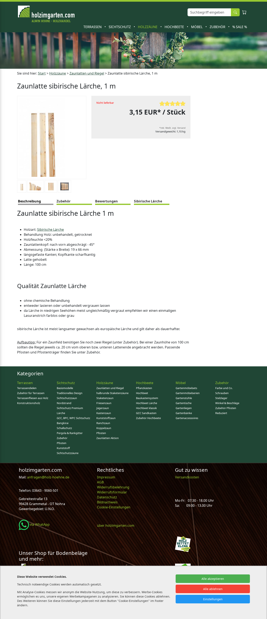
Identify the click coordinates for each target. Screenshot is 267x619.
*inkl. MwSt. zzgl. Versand (172, 127)
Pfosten (61, 443)
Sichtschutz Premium (70, 408)
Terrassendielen (27, 388)
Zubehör (218, 27)
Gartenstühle (184, 398)
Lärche (61, 413)
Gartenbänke (184, 413)
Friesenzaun (103, 403)
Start (42, 73)
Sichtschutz (120, 27)
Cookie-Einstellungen (113, 507)
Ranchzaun (103, 423)
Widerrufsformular (112, 492)
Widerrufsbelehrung (113, 487)
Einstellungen (213, 599)
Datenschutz (107, 497)
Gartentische (183, 403)
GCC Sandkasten (146, 413)
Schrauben (222, 393)
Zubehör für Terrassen (30, 393)
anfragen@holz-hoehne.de (47, 477)
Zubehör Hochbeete (148, 418)
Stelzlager (221, 398)
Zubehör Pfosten (225, 408)
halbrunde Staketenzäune (112, 393)
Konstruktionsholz (28, 403)
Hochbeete (175, 27)
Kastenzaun (103, 413)
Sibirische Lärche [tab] (148, 201)
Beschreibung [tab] (29, 201)
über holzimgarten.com (115, 525)
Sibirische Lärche (50, 229)
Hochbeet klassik (146, 408)
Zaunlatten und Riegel (86, 73)
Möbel (197, 27)
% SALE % (239, 27)
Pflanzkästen (144, 388)
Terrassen (92, 27)
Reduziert (221, 413)
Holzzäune (148, 27)
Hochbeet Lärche (146, 403)
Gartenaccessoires (187, 418)
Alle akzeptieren (213, 579)
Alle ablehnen (213, 589)
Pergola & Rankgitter (70, 433)
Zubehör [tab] (64, 201)
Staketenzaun (104, 398)
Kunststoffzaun (106, 418)
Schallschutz (64, 428)
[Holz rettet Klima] (183, 543)
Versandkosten (187, 477)
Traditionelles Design (69, 393)
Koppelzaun (103, 428)
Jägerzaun (102, 408)
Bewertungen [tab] (106, 201)
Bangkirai (62, 423)
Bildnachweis (107, 502)
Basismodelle (65, 388)
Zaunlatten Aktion (107, 438)
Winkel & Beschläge (227, 403)
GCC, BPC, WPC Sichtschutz (73, 418)
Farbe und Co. (224, 388)
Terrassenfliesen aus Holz (32, 398)
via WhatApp (39, 524)
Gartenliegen (184, 408)
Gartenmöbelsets (186, 388)
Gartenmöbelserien (188, 393)
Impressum (106, 477)
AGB (100, 482)
